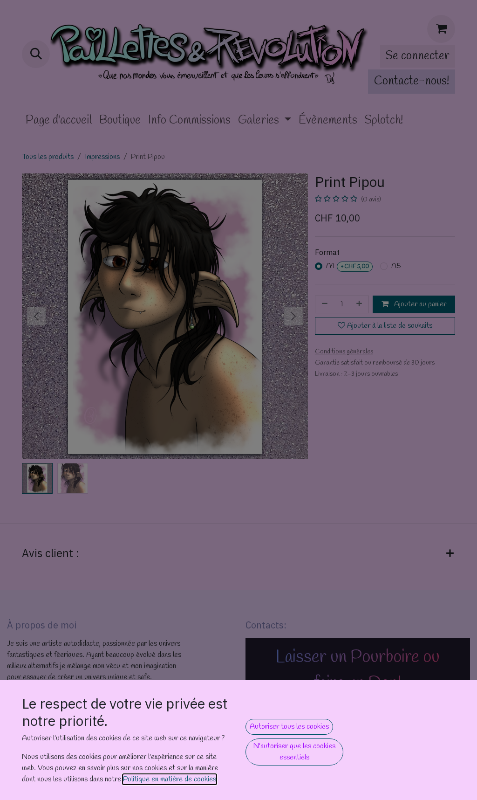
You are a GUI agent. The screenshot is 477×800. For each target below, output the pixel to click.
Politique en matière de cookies (169, 779)
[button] (289, 727)
